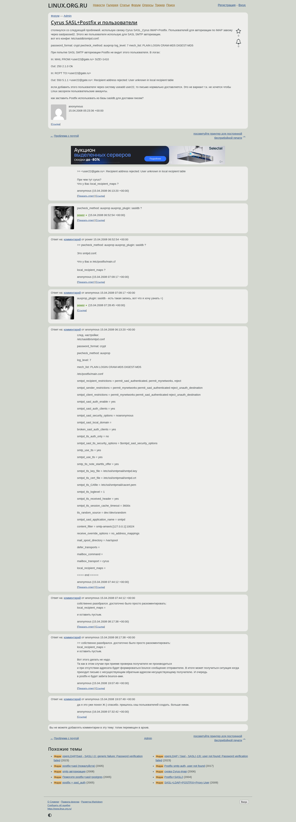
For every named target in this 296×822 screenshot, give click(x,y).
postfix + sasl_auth (74, 782)
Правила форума (70, 801)
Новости (99, 5)
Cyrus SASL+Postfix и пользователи (94, 22)
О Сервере (53, 801)
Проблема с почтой (66, 135)
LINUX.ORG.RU (67, 5)
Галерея (112, 5)
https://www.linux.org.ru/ (59, 808)
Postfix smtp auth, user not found (184, 765)
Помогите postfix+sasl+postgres (82, 777)
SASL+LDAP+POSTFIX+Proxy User (186, 782)
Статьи (125, 5)
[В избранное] (238, 31)
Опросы (147, 5)
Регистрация (227, 5)
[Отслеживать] (238, 42)
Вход (242, 5)
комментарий (72, 239)
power (81, 215)
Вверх (244, 802)
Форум (136, 5)
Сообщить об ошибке (58, 805)
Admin (68, 15)
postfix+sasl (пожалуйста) (78, 765)
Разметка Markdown (92, 801)
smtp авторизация (74, 771)
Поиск (170, 5)
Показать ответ (86, 196)
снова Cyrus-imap (175, 771)
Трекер (160, 5)
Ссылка (55, 124)
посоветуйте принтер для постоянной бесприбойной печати (217, 135)
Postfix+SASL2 (173, 777)
